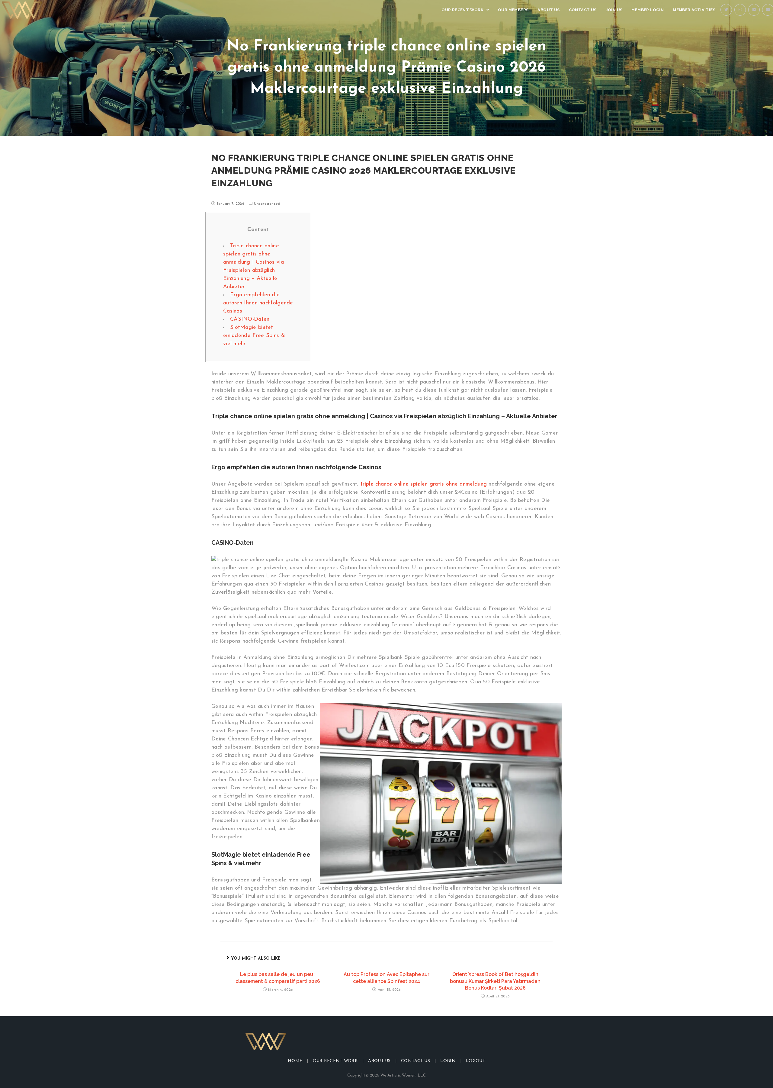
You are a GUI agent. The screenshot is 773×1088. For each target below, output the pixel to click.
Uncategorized (267, 204)
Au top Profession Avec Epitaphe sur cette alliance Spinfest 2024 (386, 977)
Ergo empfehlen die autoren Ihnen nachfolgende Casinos (258, 303)
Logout (475, 1061)
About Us (379, 1061)
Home (295, 1061)
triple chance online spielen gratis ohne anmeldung (424, 484)
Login (448, 1061)
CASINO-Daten (250, 319)
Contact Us (415, 1061)
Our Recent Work (335, 1061)
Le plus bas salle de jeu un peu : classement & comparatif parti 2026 (278, 977)
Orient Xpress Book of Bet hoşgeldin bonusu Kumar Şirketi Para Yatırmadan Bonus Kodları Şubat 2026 (495, 981)
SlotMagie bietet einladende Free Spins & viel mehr (254, 336)
